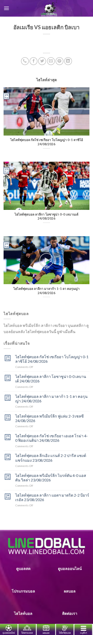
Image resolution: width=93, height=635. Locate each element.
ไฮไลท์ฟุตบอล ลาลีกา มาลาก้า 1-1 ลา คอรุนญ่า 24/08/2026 (51, 398)
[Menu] (6, 8)
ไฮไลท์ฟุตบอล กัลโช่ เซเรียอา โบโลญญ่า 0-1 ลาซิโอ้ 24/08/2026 (51, 358)
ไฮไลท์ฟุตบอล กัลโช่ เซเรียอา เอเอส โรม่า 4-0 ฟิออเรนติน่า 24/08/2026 (51, 437)
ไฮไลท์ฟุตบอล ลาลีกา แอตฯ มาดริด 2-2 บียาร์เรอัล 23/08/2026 (52, 497)
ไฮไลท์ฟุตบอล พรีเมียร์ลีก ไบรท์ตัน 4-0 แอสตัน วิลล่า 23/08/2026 (50, 477)
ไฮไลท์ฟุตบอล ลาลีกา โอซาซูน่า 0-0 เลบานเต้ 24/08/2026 (50, 378)
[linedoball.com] (49, 8)
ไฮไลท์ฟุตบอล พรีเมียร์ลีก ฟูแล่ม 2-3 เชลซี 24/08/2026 (49, 418)
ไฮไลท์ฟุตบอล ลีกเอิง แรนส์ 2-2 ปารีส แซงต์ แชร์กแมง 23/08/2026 (50, 457)
